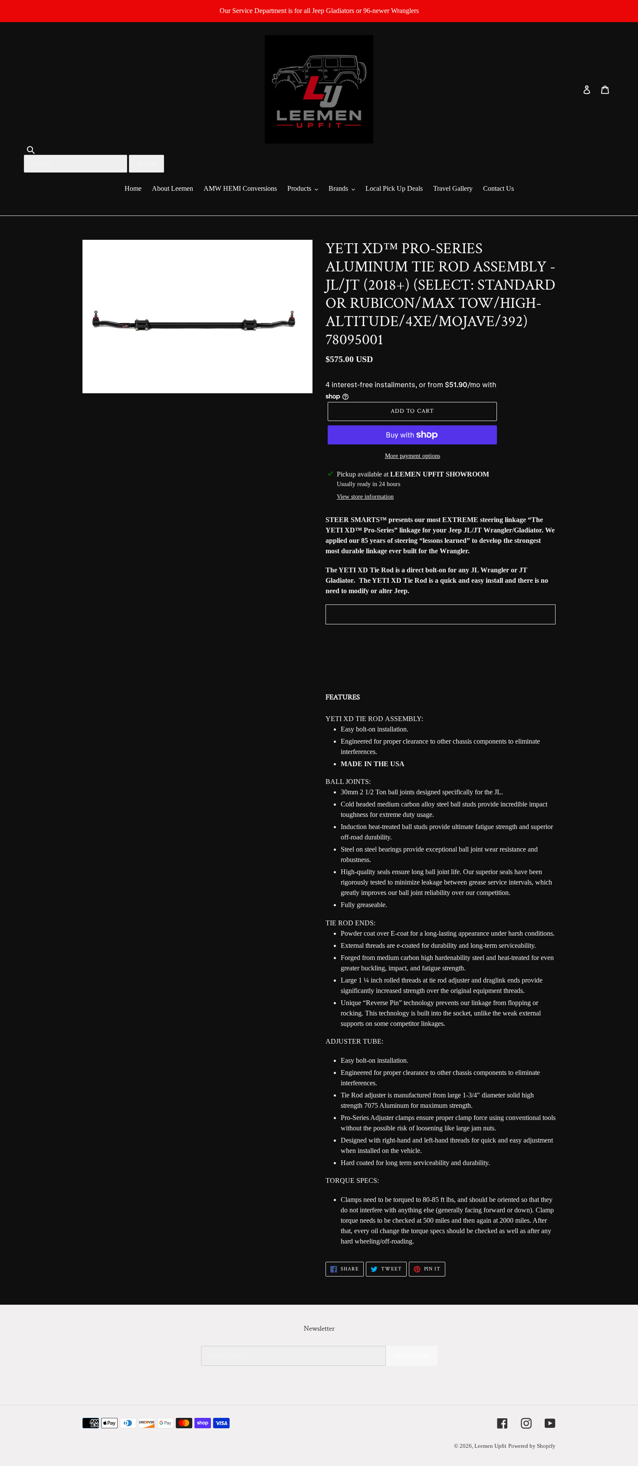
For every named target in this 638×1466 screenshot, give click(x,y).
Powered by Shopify (532, 1446)
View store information (365, 496)
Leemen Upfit (490, 1446)
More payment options (412, 456)
